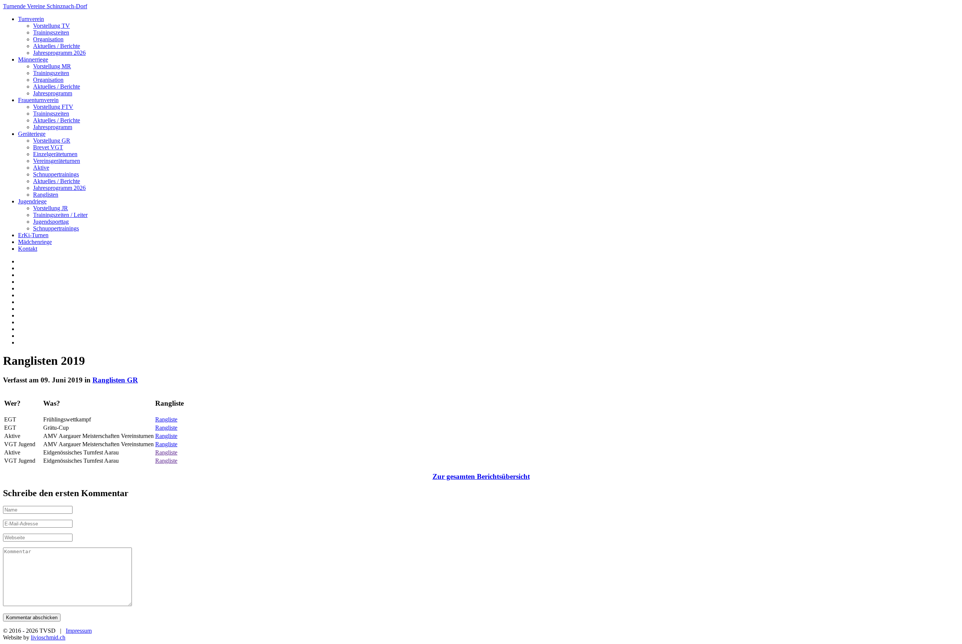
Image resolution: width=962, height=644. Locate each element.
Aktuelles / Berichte (56, 46)
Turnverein (31, 19)
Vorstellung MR (52, 66)
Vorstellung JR (50, 208)
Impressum (79, 630)
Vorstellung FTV (53, 107)
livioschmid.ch (48, 637)
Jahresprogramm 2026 (59, 53)
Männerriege (33, 59)
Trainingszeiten (51, 32)
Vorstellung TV (51, 26)
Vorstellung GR (51, 140)
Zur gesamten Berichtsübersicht (481, 476)
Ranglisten (45, 194)
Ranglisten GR (115, 380)
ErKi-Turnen (33, 235)
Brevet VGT (48, 147)
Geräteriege (31, 134)
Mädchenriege (35, 242)
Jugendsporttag (51, 221)
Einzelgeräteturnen (55, 154)
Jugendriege (32, 201)
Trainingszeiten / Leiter (60, 215)
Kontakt (27, 248)
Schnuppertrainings (56, 174)
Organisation (48, 39)
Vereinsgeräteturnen (56, 161)
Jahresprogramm (52, 93)
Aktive (41, 167)
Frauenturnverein (38, 100)
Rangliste (166, 419)
